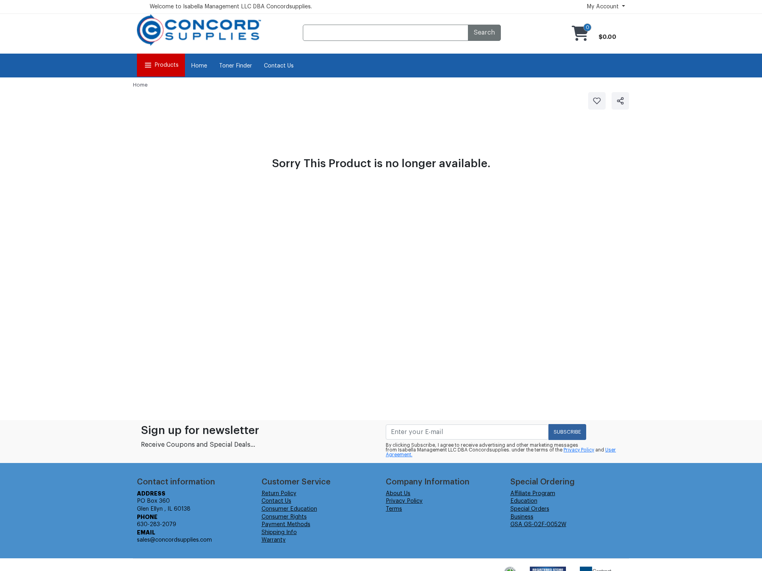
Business (521, 517)
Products (166, 65)
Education (523, 501)
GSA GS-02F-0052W (538, 524)
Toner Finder (235, 66)
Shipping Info (279, 532)
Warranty (274, 540)
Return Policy (279, 493)
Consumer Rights (284, 517)
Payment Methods (286, 524)
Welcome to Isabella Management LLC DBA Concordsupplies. (231, 7)
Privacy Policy (579, 450)
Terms (394, 509)
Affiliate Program (532, 493)
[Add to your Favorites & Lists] (597, 101)
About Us (398, 493)
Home (199, 66)
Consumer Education (289, 509)
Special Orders (529, 509)
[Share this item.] (620, 101)
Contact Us (279, 66)
